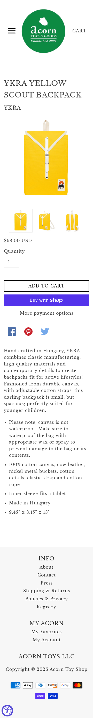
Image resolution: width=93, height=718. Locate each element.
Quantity (11, 251)
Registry (46, 606)
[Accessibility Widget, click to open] (7, 710)
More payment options (46, 313)
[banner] (44, 31)
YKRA (12, 108)
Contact (46, 575)
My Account (47, 639)
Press (47, 583)
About (46, 567)
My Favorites (46, 631)
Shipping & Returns (46, 590)
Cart (79, 30)
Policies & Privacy (46, 598)
